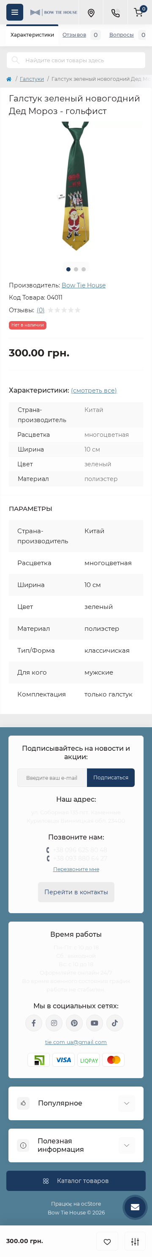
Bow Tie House (84, 285)
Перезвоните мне (76, 869)
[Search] (15, 60)
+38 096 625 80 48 (80, 850)
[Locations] (91, 12)
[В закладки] (107, 1241)
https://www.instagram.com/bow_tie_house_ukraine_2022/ (54, 1023)
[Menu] (14, 12)
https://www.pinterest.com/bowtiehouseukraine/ (74, 1023)
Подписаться (110, 777)
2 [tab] (76, 269)
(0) (41, 310)
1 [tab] (68, 269)
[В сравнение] (135, 1241)
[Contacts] (115, 12)
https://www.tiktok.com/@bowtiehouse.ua (114, 1023)
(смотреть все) (94, 390)
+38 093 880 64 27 (80, 858)
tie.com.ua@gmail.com (76, 1042)
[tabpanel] (76, 188)
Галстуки (32, 79)
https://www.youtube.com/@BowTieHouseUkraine (94, 1023)
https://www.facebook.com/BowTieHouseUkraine (33, 1023)
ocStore (91, 1204)
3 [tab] (83, 269)
